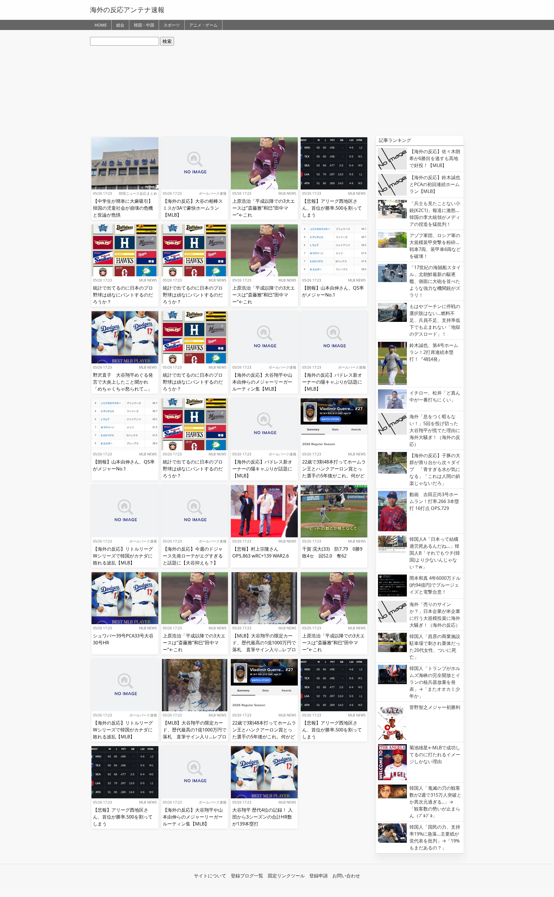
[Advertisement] (277, 90)
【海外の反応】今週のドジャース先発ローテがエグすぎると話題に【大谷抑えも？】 (193, 556)
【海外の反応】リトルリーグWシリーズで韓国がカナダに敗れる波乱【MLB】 (123, 556)
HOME (101, 25)
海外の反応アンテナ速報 (127, 9)
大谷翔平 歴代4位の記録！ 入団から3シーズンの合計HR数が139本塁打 (262, 817)
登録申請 (318, 875)
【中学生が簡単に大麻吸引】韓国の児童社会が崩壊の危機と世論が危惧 (123, 208)
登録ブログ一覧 (247, 875)
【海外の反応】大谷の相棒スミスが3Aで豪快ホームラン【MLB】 (193, 208)
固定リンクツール (286, 875)
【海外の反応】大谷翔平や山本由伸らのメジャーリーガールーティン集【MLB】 (262, 382)
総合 (120, 25)
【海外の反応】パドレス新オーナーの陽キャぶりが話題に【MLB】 (332, 382)
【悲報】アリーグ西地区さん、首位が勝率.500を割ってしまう (332, 208)
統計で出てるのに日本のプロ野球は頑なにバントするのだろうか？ (123, 295)
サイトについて (210, 875)
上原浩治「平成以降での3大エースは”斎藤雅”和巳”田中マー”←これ (263, 208)
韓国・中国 (144, 25)
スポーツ (172, 25)
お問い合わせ (346, 875)
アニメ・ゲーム (203, 25)
